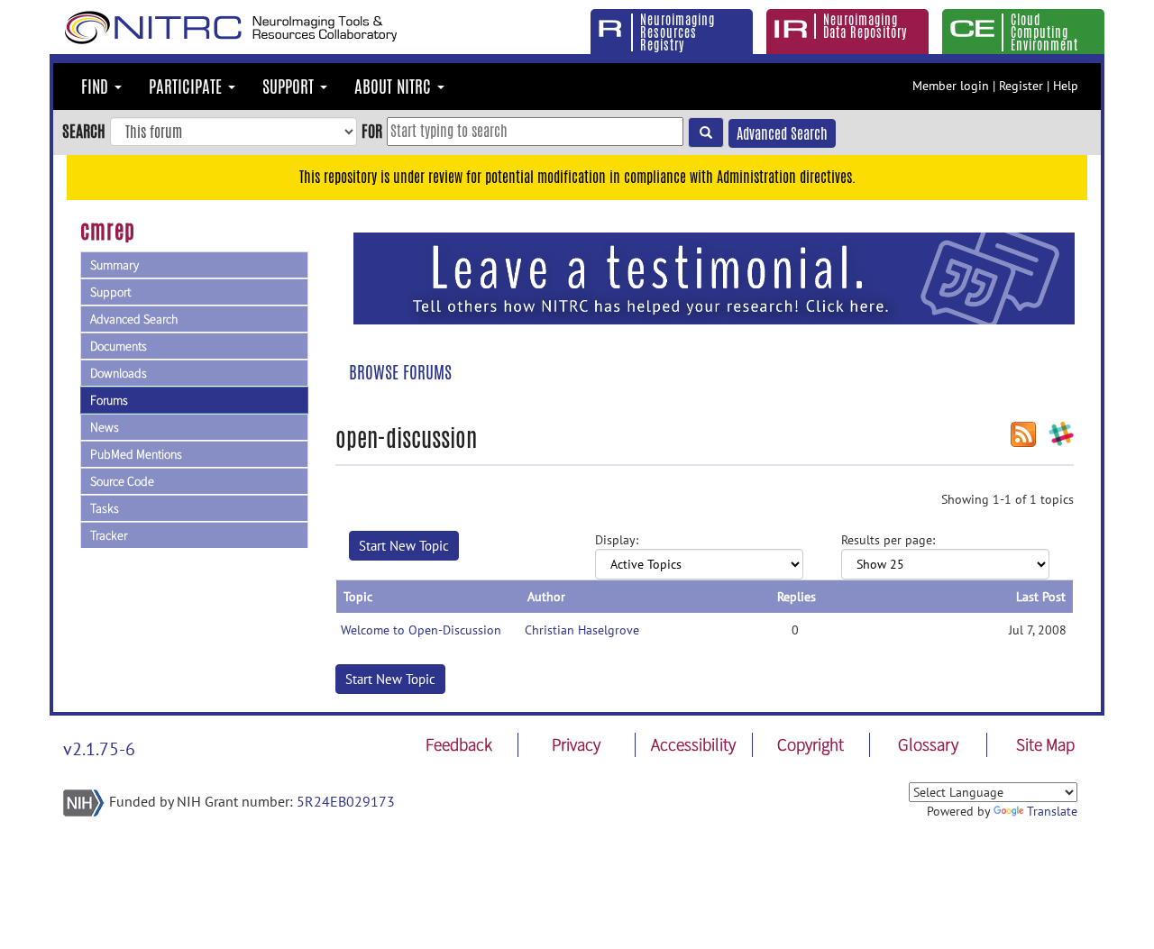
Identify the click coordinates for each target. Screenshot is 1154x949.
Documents (118, 346)
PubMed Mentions (136, 454)
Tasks (104, 508)
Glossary (928, 744)
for (372, 130)
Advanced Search (782, 133)
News (104, 427)
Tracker (108, 535)
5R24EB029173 (346, 801)
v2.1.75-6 (99, 749)
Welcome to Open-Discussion (421, 630)
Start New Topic (404, 545)
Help (1065, 86)
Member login (950, 86)
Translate (1052, 811)
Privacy (576, 744)
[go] (706, 132)
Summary (114, 265)
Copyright (810, 744)
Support (110, 292)
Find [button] (97, 86)
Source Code (122, 481)
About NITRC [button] (394, 86)
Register (1021, 86)
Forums (109, 400)
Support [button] (290, 86)
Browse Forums (400, 372)
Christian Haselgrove (582, 630)
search (83, 130)
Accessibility (693, 744)
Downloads (118, 373)
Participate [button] (187, 86)
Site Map (1045, 744)
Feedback (459, 744)
